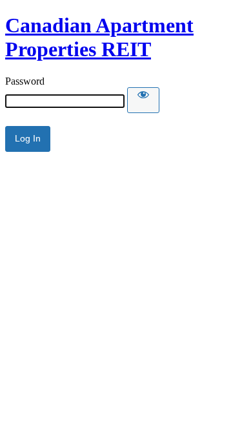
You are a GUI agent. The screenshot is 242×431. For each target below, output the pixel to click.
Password (25, 81)
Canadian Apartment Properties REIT (99, 37)
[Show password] (143, 100)
